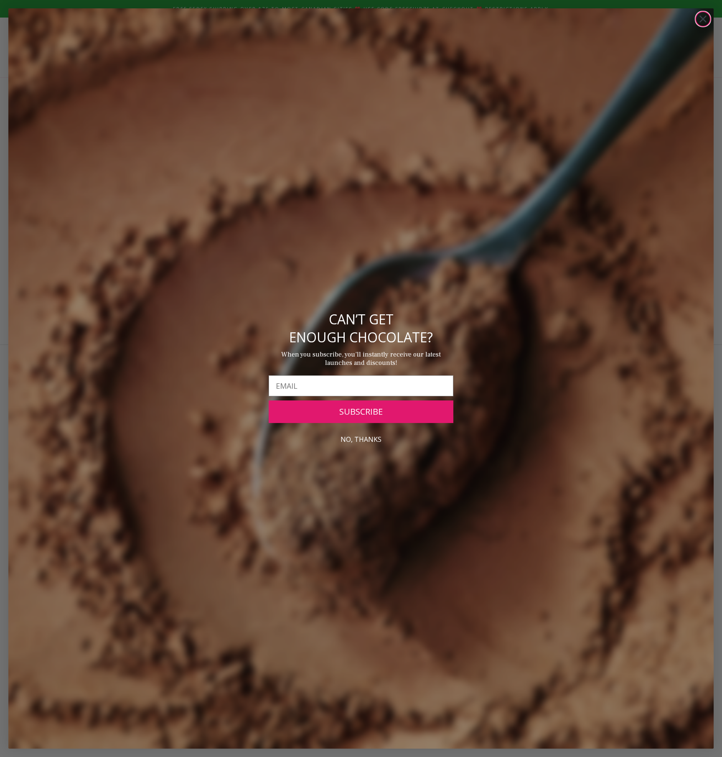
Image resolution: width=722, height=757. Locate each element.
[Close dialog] (703, 19)
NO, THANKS (361, 439)
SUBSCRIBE (361, 411)
